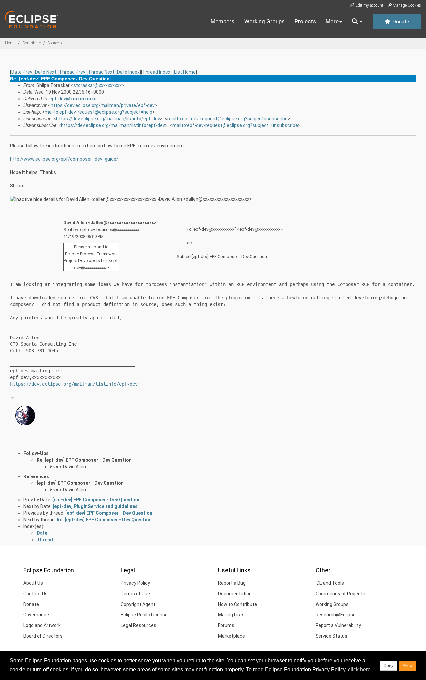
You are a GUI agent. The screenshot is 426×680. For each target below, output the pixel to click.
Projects (305, 21)
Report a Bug (232, 583)
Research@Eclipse (336, 614)
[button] (357, 21)
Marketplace (231, 636)
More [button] (332, 21)
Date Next (45, 72)
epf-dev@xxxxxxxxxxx (72, 98)
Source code (57, 43)
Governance (36, 614)
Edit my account (368, 5)
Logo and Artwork (42, 625)
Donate (400, 22)
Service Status (331, 636)
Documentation (235, 593)
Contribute (31, 43)
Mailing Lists (231, 614)
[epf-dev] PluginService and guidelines (95, 506)
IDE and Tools (330, 583)
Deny (388, 665)
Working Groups (264, 21)
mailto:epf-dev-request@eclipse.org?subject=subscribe (227, 118)
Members (222, 21)
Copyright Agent (138, 604)
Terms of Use (135, 593)
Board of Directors (43, 636)
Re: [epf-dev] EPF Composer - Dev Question (84, 460)
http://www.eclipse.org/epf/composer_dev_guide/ (64, 159)
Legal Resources (138, 625)
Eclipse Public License (144, 614)
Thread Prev (72, 72)
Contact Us (35, 593)
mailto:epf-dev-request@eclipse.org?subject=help (98, 112)
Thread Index (156, 72)
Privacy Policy (135, 583)
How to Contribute (237, 604)
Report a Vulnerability (338, 625)
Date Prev (21, 72)
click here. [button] (360, 669)
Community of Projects (340, 593)
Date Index (128, 72)
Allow (408, 665)
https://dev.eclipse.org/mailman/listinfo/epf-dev (108, 118)
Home (10, 43)
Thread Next (101, 72)
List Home (185, 72)
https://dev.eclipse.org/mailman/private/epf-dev (103, 105)
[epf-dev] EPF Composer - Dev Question (80, 483)
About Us (33, 583)
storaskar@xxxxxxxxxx (97, 85)
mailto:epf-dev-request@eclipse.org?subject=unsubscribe (235, 125)
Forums (226, 625)
